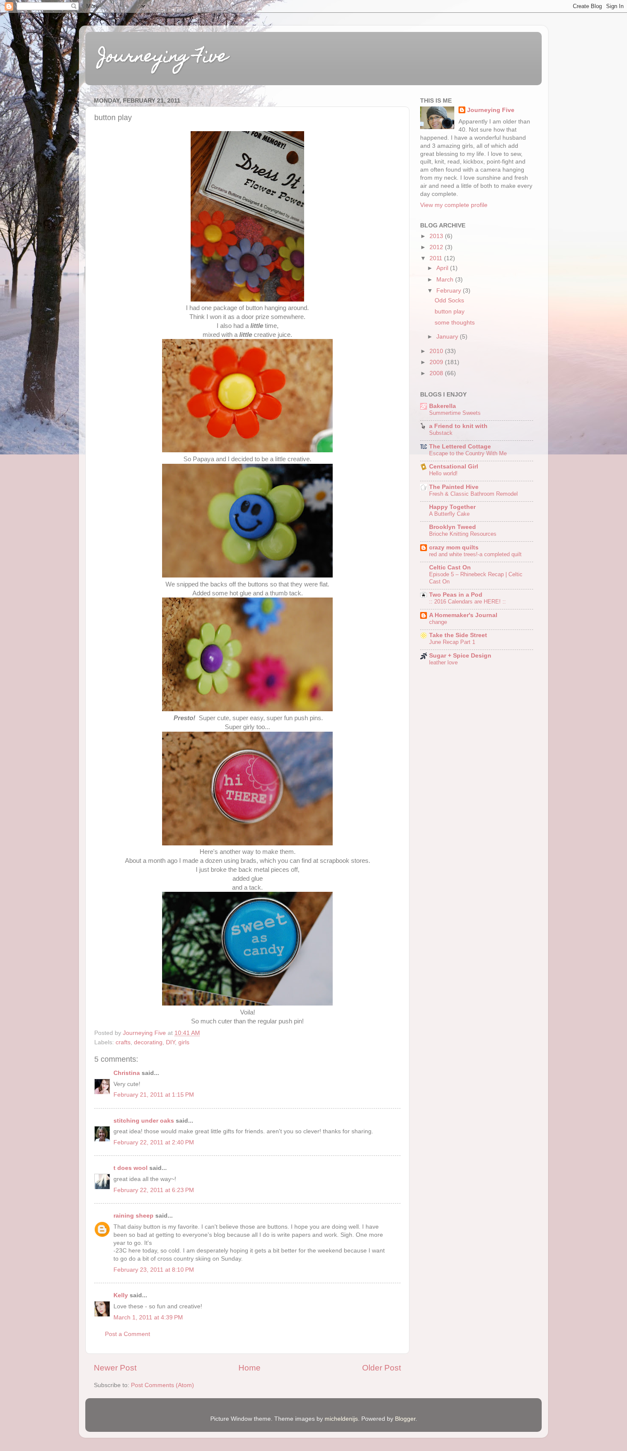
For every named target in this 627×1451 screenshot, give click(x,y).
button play (449, 311)
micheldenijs (341, 1419)
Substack (441, 433)
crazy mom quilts (454, 547)
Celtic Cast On (450, 567)
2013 (437, 236)
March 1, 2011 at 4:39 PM (148, 1317)
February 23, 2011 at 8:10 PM (153, 1270)
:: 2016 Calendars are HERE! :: (467, 601)
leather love (443, 662)
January (448, 336)
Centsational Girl (453, 466)
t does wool (130, 1168)
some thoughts (455, 322)
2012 (437, 247)
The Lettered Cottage (460, 446)
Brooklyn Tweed (452, 527)
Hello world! (443, 473)
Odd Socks (449, 300)
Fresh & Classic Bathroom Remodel (473, 494)
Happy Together (452, 507)
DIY (170, 1042)
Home (249, 1367)
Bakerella (442, 406)
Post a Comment (127, 1334)
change (438, 622)
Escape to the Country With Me (468, 453)
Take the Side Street (458, 635)
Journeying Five (163, 57)
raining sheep (133, 1216)
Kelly (120, 1295)
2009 (437, 362)
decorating (148, 1042)
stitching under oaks (143, 1121)
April (443, 268)
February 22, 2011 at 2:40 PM (153, 1142)
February (449, 290)
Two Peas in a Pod (455, 595)
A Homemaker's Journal (463, 615)
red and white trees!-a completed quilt (475, 554)
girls (183, 1042)
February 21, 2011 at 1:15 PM (153, 1095)
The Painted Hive (454, 487)
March (445, 279)
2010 (437, 351)
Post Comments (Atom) (162, 1385)
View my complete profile (454, 205)
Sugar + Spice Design (460, 655)
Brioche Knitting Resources (462, 534)
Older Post (381, 1367)
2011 (437, 258)
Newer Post (115, 1367)
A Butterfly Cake (449, 514)
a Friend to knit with (458, 426)
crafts (123, 1042)
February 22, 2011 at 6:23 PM (153, 1190)
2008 (437, 373)
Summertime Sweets (455, 413)
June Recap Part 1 (452, 642)
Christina (126, 1073)
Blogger (405, 1419)
